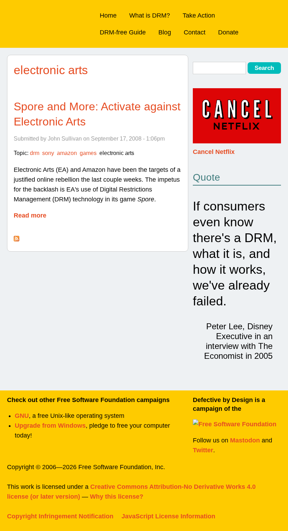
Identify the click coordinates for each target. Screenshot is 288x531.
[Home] (46, 16)
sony (48, 153)
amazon (67, 153)
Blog (164, 32)
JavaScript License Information (168, 516)
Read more (30, 215)
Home (108, 15)
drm (34, 153)
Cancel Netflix (214, 151)
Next (274, 120)
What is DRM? (149, 15)
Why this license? (116, 496)
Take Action (199, 15)
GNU (22, 415)
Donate (228, 32)
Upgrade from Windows (50, 425)
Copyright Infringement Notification (60, 516)
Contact (194, 32)
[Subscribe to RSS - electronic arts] (16, 239)
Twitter (203, 450)
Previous (199, 120)
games (88, 153)
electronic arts (116, 153)
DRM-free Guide (123, 32)
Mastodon (245, 440)
